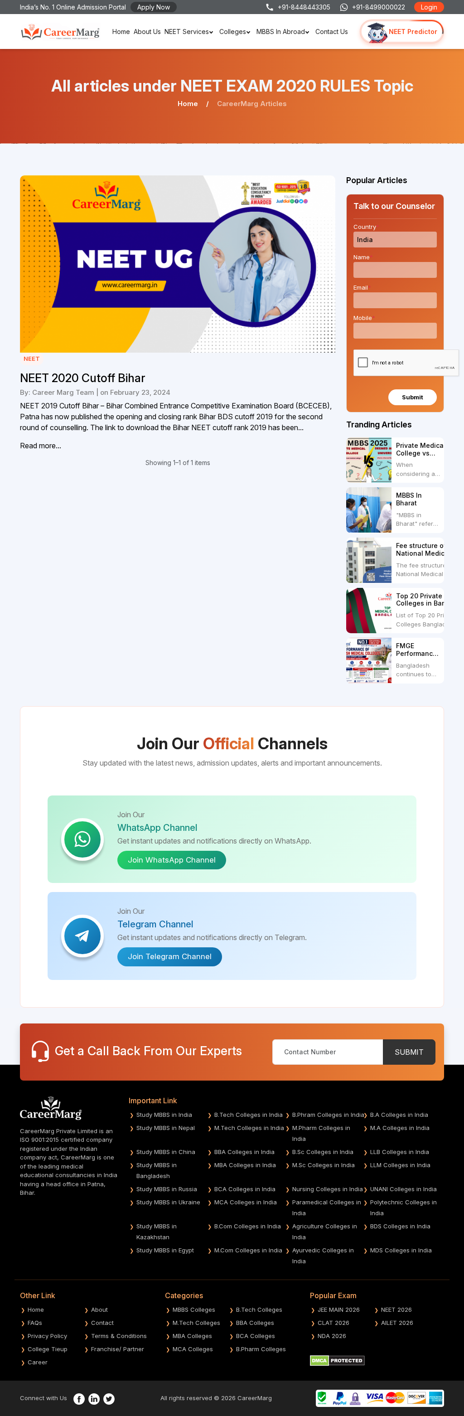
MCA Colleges (193, 1349)
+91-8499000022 (378, 7)
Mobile (364, 317)
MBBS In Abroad (280, 31)
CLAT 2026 (333, 1322)
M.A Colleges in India (400, 1127)
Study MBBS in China (165, 1151)
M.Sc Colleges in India (323, 1165)
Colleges (232, 31)
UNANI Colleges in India (403, 1189)
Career (38, 1362)
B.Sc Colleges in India (322, 1151)
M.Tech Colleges (196, 1322)
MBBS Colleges (194, 1309)
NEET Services (186, 31)
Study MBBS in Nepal (165, 1127)
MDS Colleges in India (401, 1250)
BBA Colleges (255, 1322)
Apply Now (153, 7)
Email (362, 287)
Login (429, 7)
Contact (102, 1322)
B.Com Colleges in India (247, 1226)
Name (363, 257)
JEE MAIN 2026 (339, 1309)
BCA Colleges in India (245, 1189)
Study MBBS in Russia (166, 1189)
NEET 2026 (396, 1309)
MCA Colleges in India (245, 1202)
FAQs (35, 1322)
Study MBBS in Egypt (165, 1250)
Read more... (40, 445)
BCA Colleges (255, 1335)
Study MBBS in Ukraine (168, 1202)
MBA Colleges (192, 1335)
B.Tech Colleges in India (248, 1114)
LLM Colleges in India (400, 1165)
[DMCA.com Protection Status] (337, 1359)
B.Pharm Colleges (261, 1349)
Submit (412, 397)
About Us (147, 31)
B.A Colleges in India (399, 1114)
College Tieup (48, 1349)
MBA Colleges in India (245, 1165)
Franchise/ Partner (117, 1349)
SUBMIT (409, 1052)
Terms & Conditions (119, 1335)
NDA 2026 (332, 1335)
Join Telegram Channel (170, 956)
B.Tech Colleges (259, 1309)
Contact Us (331, 31)
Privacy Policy (47, 1335)
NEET (32, 358)
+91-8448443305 (304, 7)
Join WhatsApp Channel (172, 859)
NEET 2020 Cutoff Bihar (82, 378)
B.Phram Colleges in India (328, 1114)
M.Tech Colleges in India (249, 1127)
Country (366, 226)
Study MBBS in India (164, 1114)
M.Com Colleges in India (248, 1250)
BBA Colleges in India (244, 1151)
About (99, 1309)
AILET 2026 (397, 1322)
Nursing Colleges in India (327, 1189)
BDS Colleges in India (400, 1226)
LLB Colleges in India (399, 1151)
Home (121, 31)
